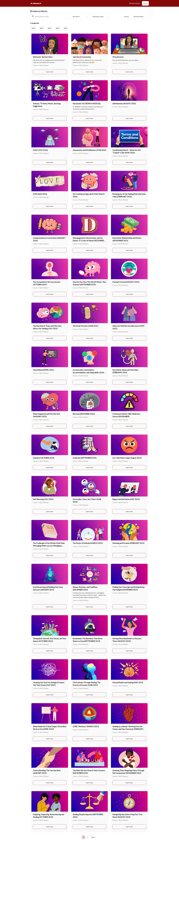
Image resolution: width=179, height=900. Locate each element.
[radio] (33, 28)
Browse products (134, 3)
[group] (82, 28)
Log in (145, 3)
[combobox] (80, 16)
